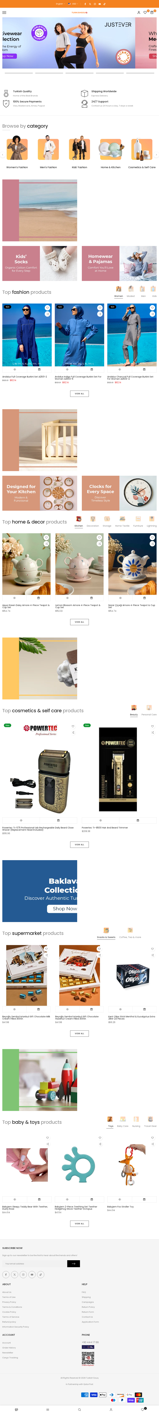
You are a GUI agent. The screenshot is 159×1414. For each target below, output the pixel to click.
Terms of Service (10, 1316)
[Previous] (2, 154)
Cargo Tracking (10, 1357)
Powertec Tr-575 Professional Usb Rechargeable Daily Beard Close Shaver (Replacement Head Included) (38, 828)
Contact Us (87, 1316)
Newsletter (7, 1352)
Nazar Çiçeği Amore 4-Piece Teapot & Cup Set (131, 606)
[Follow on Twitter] (90, 3)
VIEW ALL (79, 393)
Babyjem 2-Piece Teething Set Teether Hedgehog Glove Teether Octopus (76, 1207)
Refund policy (9, 1321)
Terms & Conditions (12, 1307)
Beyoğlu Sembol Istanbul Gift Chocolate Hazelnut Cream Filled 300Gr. (77, 1017)
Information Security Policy (15, 1326)
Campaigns (88, 1302)
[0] (145, 12)
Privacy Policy (9, 1302)
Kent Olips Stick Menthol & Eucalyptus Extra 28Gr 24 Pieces (131, 1017)
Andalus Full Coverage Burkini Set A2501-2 (24, 376)
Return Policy (88, 1307)
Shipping (86, 1297)
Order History (9, 1347)
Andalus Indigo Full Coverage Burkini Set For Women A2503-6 (78, 377)
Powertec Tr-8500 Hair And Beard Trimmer (105, 827)
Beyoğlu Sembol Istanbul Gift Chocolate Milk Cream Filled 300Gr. (26, 1017)
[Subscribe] (73, 1263)
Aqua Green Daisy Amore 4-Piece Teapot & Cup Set (26, 606)
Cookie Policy (9, 1312)
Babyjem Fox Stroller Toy (120, 1206)
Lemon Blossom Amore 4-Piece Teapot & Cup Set (77, 606)
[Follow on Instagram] (95, 3)
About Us (6, 1292)
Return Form (88, 1312)
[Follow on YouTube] (99, 3)
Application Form (90, 1321)
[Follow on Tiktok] (104, 3)
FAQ (84, 1292)
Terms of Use (9, 1297)
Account (6, 1342)
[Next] (156, 154)
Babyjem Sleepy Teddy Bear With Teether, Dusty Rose (25, 1207)
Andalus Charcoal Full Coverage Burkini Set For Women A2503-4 (130, 377)
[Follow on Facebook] (85, 3)
